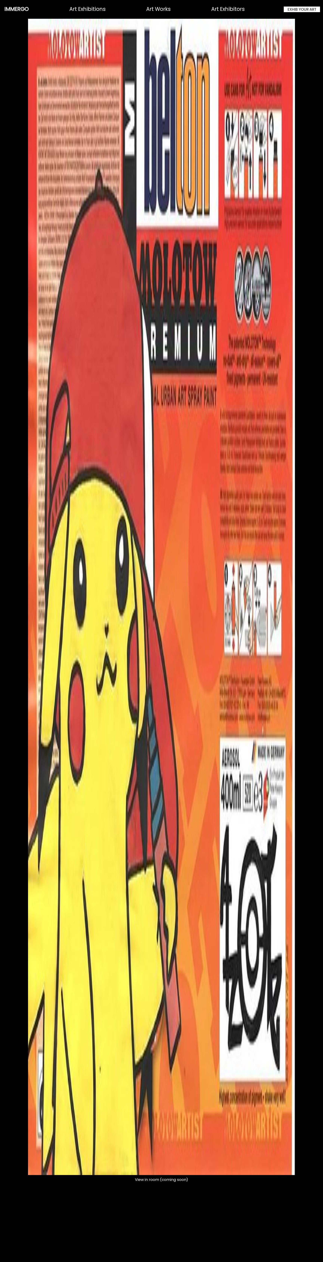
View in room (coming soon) (161, 1179)
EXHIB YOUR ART (301, 9)
